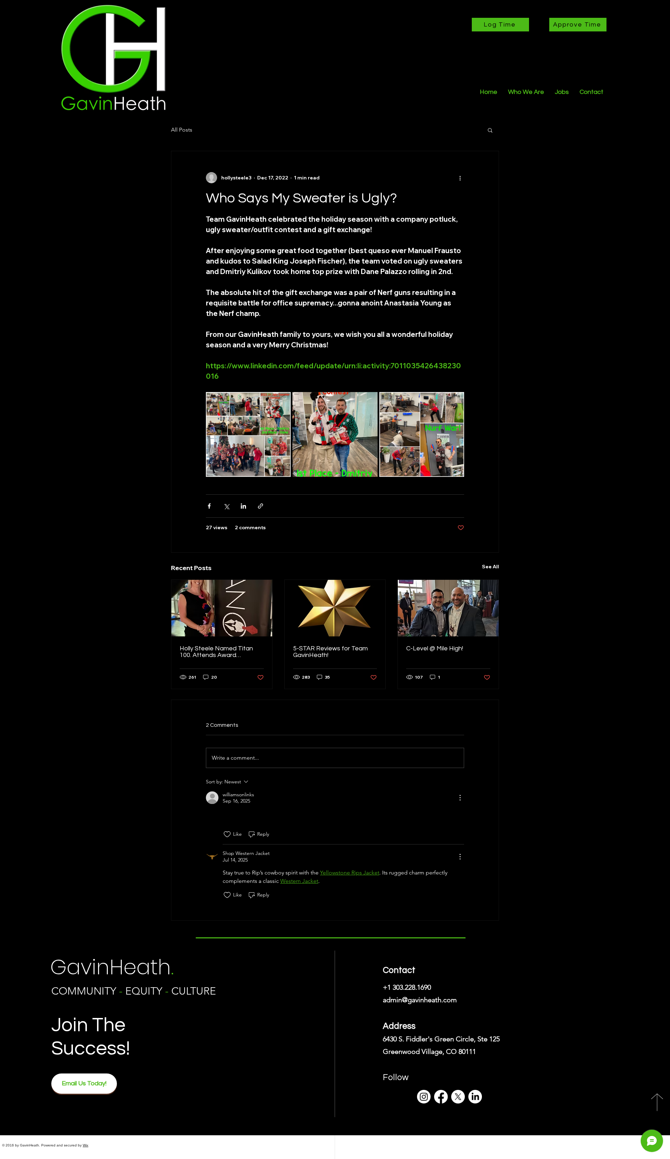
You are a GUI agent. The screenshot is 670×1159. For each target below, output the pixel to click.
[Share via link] (260, 506)
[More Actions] (460, 797)
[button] (490, 130)
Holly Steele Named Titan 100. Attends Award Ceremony (216, 651)
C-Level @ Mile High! (434, 648)
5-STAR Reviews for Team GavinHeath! (330, 651)
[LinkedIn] (475, 1096)
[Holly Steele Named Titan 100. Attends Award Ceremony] (221, 608)
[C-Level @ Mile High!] (448, 608)
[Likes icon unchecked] (227, 834)
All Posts (181, 129)
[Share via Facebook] (209, 506)
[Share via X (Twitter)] (226, 506)
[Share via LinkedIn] (243, 506)
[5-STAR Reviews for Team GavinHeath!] (335, 608)
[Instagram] (424, 1096)
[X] (458, 1096)
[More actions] (460, 178)
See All (490, 566)
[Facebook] (441, 1096)
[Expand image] (248, 434)
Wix (85, 1145)
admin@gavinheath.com (420, 1000)
